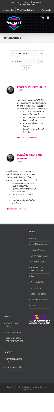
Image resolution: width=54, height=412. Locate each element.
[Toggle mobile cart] (42, 17)
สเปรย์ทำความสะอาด (39, 244)
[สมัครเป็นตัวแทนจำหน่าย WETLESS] (10, 158)
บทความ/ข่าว (36, 288)
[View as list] (29, 68)
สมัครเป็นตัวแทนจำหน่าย (12, 325)
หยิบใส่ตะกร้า (23, 137)
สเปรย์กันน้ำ (35, 238)
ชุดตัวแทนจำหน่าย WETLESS (32, 87)
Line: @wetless (37, 2)
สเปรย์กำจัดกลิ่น (37, 250)
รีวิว (32, 276)
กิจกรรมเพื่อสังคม (38, 282)
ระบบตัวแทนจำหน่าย (13, 332)
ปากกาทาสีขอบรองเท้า (39, 256)
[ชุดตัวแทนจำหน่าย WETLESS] (10, 90)
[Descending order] (41, 53)
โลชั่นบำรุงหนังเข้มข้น (39, 261)
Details (34, 137)
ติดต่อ (33, 305)
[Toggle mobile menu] (48, 17)
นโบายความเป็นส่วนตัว (39, 299)
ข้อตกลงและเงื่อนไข (38, 293)
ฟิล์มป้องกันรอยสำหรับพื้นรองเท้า (37, 269)
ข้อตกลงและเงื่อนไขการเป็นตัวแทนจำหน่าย (14, 339)
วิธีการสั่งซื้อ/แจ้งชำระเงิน (14, 360)
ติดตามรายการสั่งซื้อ (14, 367)
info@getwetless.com (27, 4)
